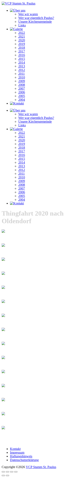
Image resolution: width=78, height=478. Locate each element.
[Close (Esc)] (3, 471)
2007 (21, 88)
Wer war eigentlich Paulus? (36, 18)
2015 (21, 58)
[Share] (7, 471)
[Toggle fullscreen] (11, 471)
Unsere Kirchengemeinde (35, 21)
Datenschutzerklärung (24, 460)
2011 (21, 73)
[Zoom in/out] (15, 471)
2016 (21, 55)
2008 (21, 85)
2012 (21, 70)
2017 (21, 51)
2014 (21, 62)
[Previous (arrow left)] (3, 475)
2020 (21, 40)
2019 (21, 44)
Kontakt (15, 449)
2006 (21, 92)
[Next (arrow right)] (7, 475)
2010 (21, 77)
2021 (21, 36)
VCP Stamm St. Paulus (41, 467)
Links (22, 25)
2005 (21, 96)
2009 (21, 81)
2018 (21, 47)
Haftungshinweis (21, 456)
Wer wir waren (28, 14)
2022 (21, 32)
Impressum (17, 452)
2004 (21, 99)
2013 (21, 66)
